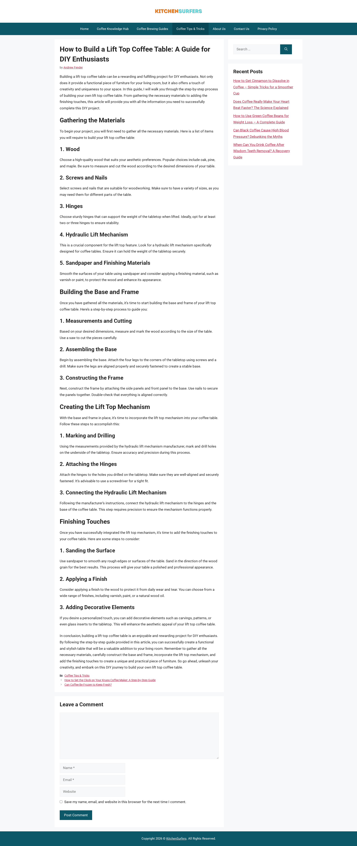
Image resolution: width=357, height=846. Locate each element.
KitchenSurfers (176, 838)
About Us (219, 29)
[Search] (286, 49)
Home (84, 29)
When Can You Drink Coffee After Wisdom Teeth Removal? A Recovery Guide (261, 151)
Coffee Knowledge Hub (113, 29)
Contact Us (241, 29)
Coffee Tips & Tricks (190, 29)
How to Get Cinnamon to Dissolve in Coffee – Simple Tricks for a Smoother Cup (263, 87)
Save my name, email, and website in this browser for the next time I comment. (125, 802)
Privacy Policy (267, 29)
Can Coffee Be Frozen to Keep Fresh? (88, 684)
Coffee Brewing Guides (152, 29)
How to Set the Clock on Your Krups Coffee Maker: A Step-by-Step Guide (110, 680)
